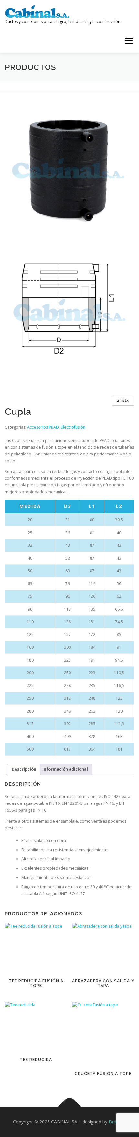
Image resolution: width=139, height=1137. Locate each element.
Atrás (123, 400)
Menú (128, 41)
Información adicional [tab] (65, 769)
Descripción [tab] (24, 769)
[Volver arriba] (69, 1106)
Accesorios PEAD (43, 427)
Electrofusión (73, 427)
